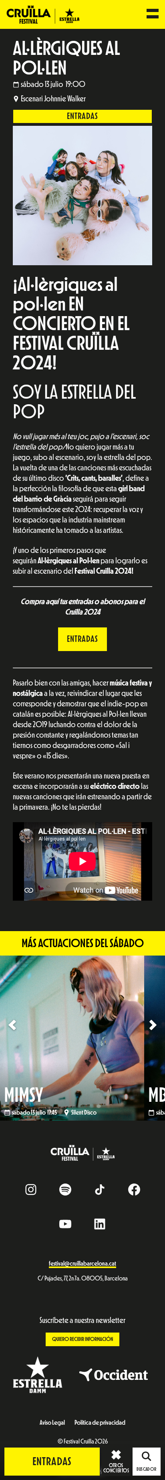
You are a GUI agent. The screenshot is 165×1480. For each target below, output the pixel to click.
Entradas (82, 116)
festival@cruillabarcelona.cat (82, 1263)
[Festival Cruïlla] (42, 14)
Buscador (147, 1469)
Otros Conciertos (116, 1468)
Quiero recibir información (82, 1339)
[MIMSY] (82, 1038)
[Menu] (152, 14)
